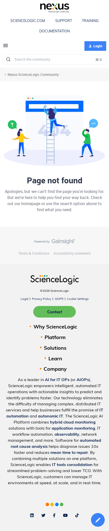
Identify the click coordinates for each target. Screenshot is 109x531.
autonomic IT (50, 416)
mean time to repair (69, 453)
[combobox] (54, 59)
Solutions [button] (55, 348)
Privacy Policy (41, 299)
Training (90, 21)
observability (67, 435)
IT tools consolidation (72, 465)
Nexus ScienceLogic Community (33, 74)
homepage (30, 203)
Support (63, 21)
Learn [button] (55, 359)
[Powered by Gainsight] (54, 243)
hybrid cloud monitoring (73, 423)
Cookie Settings (78, 299)
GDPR (59, 299)
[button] (6, 47)
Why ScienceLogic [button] (55, 327)
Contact (54, 312)
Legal (24, 299)
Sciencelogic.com (27, 21)
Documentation (54, 31)
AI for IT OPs (57, 380)
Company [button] (55, 369)
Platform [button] (55, 337)
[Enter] (8, 59)
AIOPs (83, 380)
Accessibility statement (72, 253)
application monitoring (73, 429)
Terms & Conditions (34, 253)
